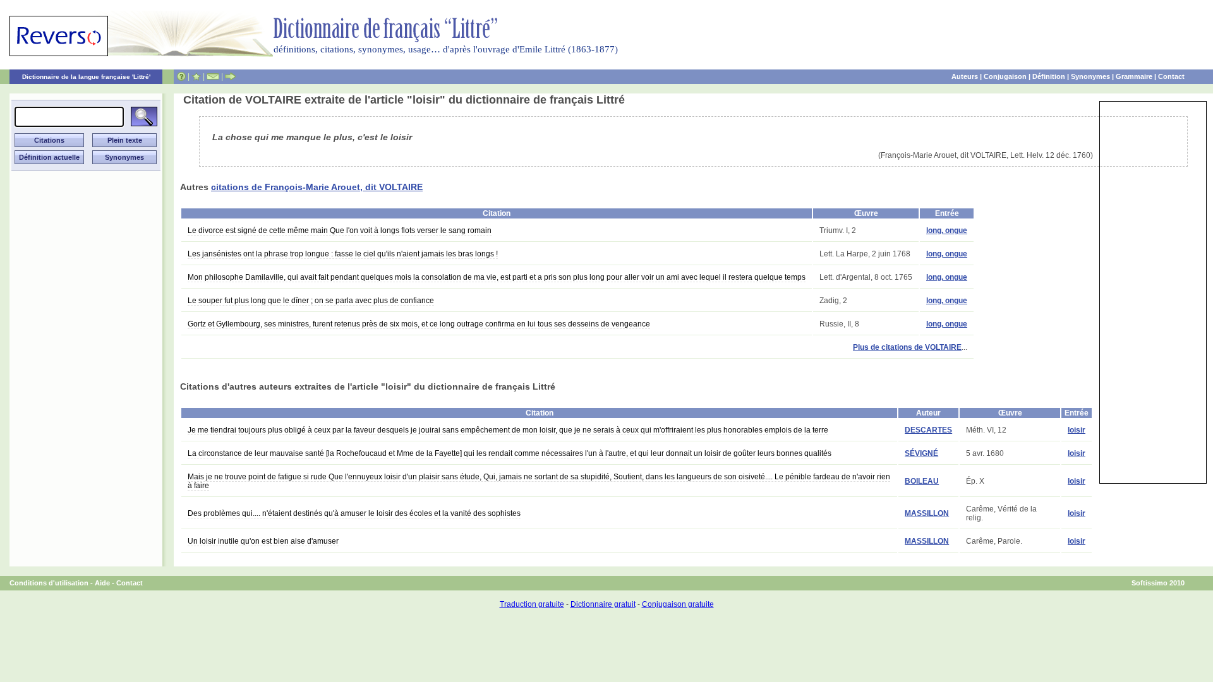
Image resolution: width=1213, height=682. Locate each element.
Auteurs (964, 76)
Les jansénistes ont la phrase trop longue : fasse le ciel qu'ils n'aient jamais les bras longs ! (343, 253)
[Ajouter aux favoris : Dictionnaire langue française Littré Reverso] (196, 76)
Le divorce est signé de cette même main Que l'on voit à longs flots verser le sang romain (340, 230)
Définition (1048, 76)
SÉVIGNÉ (921, 453)
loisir (1076, 430)
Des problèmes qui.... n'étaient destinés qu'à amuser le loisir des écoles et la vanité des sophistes (354, 513)
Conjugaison (1005, 76)
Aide (102, 583)
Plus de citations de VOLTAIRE (907, 347)
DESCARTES (928, 430)
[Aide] (181, 76)
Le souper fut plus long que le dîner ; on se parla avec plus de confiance (311, 300)
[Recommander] (230, 76)
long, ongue (946, 230)
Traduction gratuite (532, 604)
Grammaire (1134, 76)
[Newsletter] (213, 76)
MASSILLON (927, 513)
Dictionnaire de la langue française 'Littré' (86, 76)
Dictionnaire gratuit (603, 604)
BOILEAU (922, 481)
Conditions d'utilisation (48, 583)
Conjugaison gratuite (678, 604)
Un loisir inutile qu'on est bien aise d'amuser (263, 541)
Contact (1171, 76)
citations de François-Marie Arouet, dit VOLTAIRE (317, 187)
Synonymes (1090, 76)
